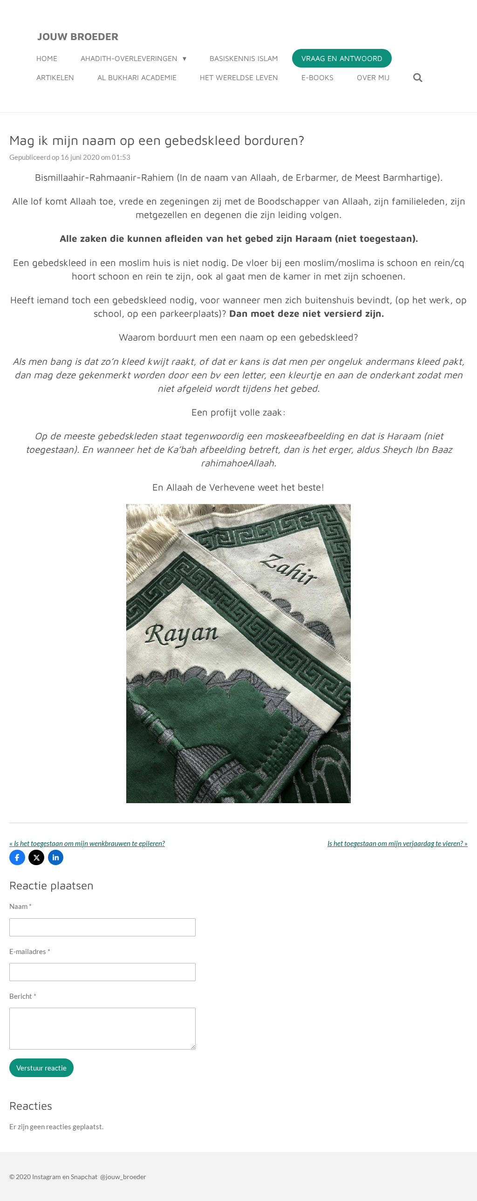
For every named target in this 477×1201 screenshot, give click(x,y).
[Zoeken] (417, 77)
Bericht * (22, 996)
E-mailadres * (29, 951)
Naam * (20, 906)
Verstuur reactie (41, 1068)
